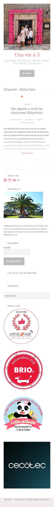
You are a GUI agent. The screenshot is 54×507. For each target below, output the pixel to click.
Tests (27, 104)
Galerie (39, 119)
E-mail (7, 247)
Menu (28, 73)
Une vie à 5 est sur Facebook (22, 272)
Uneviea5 (29, 119)
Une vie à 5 (27, 54)
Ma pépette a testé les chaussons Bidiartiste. (27, 111)
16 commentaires (27, 122)
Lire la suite (32, 153)
